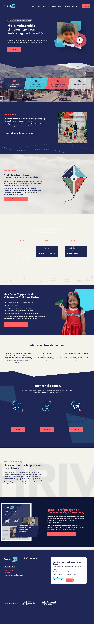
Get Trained (47, 429)
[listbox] (75, 6)
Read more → (18, 362)
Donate (14, 49)
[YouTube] (34, 558)
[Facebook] (24, 558)
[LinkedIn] (37, 558)
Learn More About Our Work (16, 199)
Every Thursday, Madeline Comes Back (18, 353)
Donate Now (16, 325)
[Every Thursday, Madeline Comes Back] (18, 351)
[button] (87, 348)
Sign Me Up (70, 580)
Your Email (56, 577)
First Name (56, 571)
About (33, 6)
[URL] (31, 558)
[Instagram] (27, 558)
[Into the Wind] (47, 351)
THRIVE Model (42, 6)
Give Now (86, 6)
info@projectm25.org (9, 570)
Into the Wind (47, 353)
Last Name (68, 571)
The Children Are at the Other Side (76, 353)
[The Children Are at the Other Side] (76, 351)
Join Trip (76, 429)
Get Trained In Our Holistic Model (61, 534)
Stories (59, 6)
